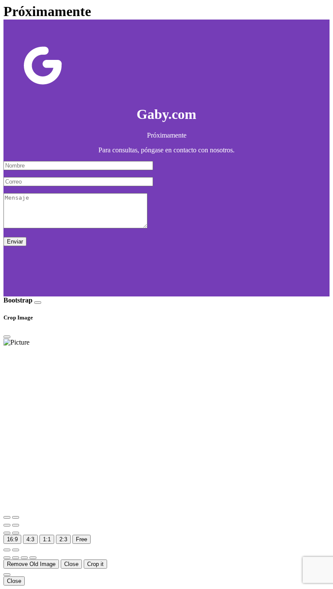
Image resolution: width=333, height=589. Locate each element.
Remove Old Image (31, 564)
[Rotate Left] (6, 525)
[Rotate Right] (15, 525)
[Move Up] (24, 557)
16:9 (12, 539)
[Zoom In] (6, 517)
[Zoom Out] (15, 517)
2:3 (63, 539)
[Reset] (6, 550)
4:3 (30, 539)
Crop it (95, 564)
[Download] (15, 550)
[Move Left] (6, 557)
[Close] (37, 302)
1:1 (47, 539)
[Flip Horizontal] (6, 533)
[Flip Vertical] (15, 533)
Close (71, 564)
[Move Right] (15, 557)
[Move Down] (32, 557)
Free (81, 539)
